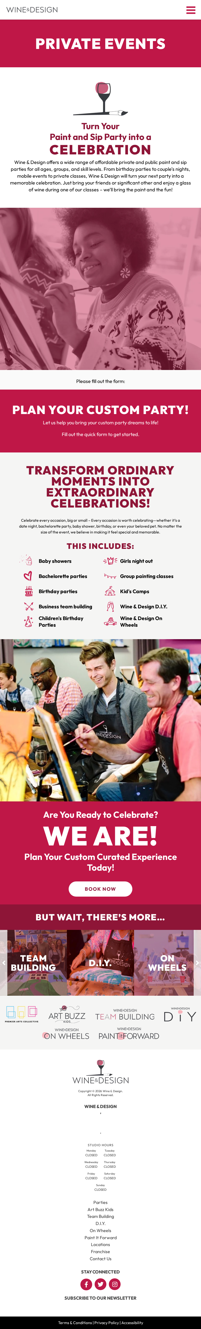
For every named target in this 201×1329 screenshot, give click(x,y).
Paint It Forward (101, 1237)
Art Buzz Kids (100, 1209)
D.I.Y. (101, 1223)
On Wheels (100, 1230)
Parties (100, 1202)
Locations (100, 1244)
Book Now (100, 889)
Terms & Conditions (75, 1322)
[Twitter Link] (100, 1284)
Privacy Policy (106, 1322)
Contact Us (101, 1258)
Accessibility (132, 1322)
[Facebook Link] (86, 1284)
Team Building (100, 1216)
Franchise (100, 1251)
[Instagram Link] (115, 1284)
